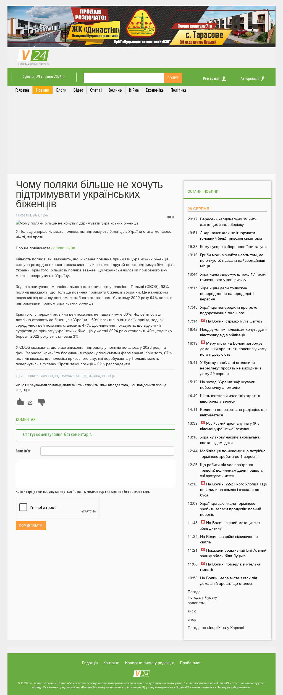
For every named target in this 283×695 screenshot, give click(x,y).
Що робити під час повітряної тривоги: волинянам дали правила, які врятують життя (232, 470)
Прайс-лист (190, 662)
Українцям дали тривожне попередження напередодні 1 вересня (227, 293)
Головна (22, 90)
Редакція (90, 662)
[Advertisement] (141, 135)
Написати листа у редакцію (149, 662)
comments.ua (63, 247)
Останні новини (203, 191)
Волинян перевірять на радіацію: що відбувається (233, 411)
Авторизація (250, 78)
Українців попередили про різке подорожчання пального (228, 309)
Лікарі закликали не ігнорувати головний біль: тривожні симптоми (231, 235)
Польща (108, 376)
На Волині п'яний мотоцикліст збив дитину (230, 525)
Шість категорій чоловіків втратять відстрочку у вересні (230, 398)
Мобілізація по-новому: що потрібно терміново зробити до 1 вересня (233, 453)
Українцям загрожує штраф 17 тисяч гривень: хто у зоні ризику (233, 276)
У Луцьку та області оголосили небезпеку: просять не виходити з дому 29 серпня (230, 368)
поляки (32, 376)
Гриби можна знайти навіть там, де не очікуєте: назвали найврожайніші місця (232, 260)
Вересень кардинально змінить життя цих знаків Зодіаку (228, 221)
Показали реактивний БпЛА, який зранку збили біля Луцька (233, 552)
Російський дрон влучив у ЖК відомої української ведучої (229, 425)
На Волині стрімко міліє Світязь (234, 321)
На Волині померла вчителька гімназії (230, 566)
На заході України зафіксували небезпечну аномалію (227, 384)
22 (30, 403)
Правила (79, 491)
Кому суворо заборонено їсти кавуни (233, 246)
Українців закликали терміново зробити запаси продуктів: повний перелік (230, 508)
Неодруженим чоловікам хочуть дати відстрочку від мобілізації (233, 331)
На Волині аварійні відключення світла (229, 539)
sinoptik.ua (216, 627)
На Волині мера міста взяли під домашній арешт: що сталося (228, 580)
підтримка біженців (70, 376)
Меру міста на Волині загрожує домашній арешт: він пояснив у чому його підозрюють (233, 348)
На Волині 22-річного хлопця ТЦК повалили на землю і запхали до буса (233, 489)
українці (47, 376)
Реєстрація (211, 78)
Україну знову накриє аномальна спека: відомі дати (230, 439)
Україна (94, 376)
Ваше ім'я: (23, 451)
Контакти (111, 662)
